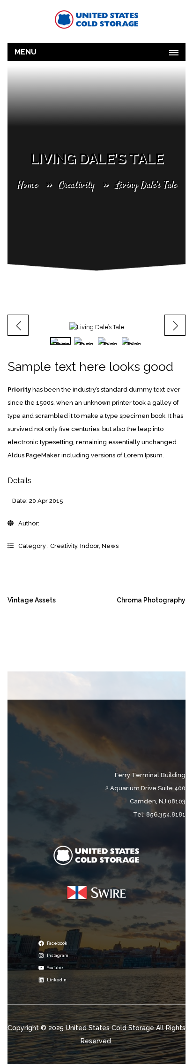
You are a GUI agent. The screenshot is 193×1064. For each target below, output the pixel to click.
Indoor (89, 545)
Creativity (76, 185)
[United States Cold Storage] (96, 19)
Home (27, 185)
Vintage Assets (31, 600)
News (110, 545)
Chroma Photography (151, 600)
